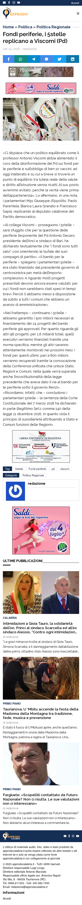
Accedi (75, 3)
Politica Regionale (54, 27)
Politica (25, 27)
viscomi (64, 469)
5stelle (19, 469)
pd (53, 469)
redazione (12, 636)
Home (8, 27)
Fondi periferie (37, 469)
